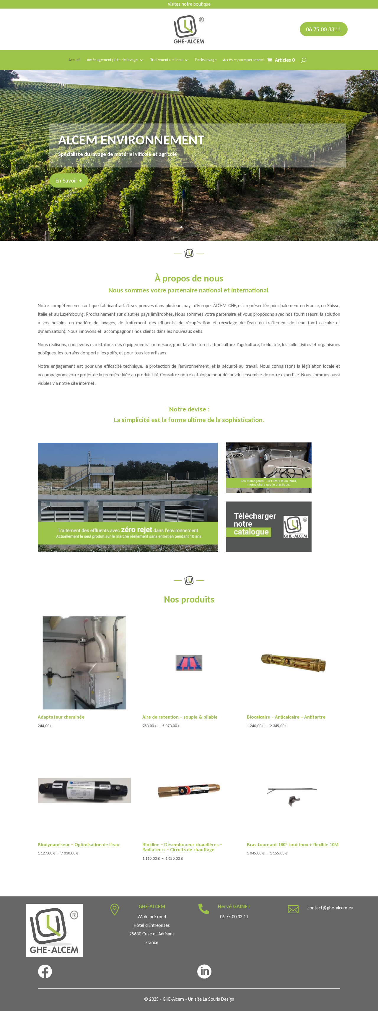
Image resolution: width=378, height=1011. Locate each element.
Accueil (74, 60)
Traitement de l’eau (166, 60)
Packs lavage (205, 60)
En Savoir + (69, 180)
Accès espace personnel (243, 60)
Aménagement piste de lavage (112, 60)
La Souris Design (218, 999)
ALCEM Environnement (131, 139)
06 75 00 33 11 (323, 29)
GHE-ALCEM (152, 906)
